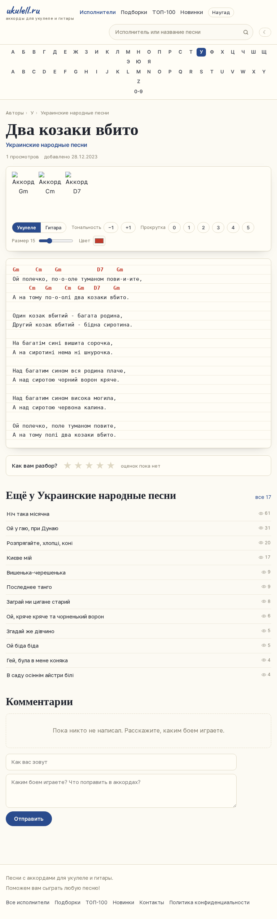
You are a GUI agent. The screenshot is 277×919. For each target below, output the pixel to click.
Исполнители (98, 12)
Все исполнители (27, 902)
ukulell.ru (40, 12)
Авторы (15, 113)
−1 (111, 227)
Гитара (53, 227)
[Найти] (245, 32)
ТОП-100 (163, 12)
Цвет (85, 240)
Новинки (191, 12)
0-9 (138, 91)
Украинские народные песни (75, 113)
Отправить (29, 818)
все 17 (263, 497)
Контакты (151, 902)
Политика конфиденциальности (209, 902)
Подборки (134, 12)
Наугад (221, 12)
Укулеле (26, 227)
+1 (128, 227)
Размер (23, 240)
